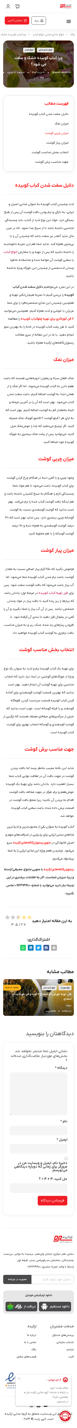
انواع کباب (38, 34)
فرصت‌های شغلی (26, 1357)
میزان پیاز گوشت (57, 143)
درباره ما (31, 1335)
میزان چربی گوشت (57, 133)
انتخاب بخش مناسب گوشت (50, 152)
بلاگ (72, 34)
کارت (71, 1357)
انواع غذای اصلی (54, 34)
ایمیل (61, 1140)
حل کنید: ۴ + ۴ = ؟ (53, 1179)
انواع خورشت (65, 988)
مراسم (70, 1349)
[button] (68, 21)
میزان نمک (62, 124)
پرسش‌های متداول (63, 1335)
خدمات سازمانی (65, 1342)
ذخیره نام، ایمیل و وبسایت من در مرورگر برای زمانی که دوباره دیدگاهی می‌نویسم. (40, 1166)
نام (63, 1121)
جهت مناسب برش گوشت (52, 162)
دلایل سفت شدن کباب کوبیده (49, 114)
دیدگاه (61, 1068)
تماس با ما (30, 1342)
